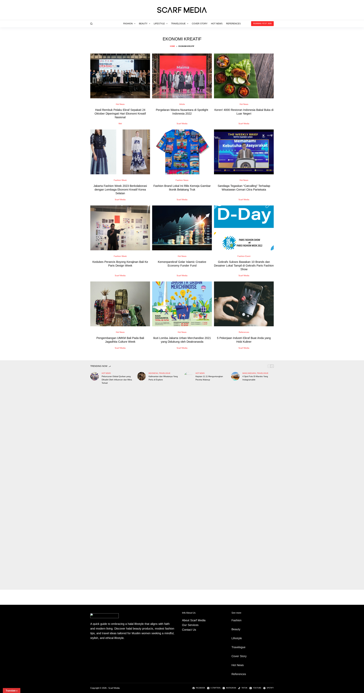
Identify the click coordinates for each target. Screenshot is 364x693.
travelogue (164, 373)
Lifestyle (159, 23)
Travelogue (178, 23)
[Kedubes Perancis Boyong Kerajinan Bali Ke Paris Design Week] (120, 227)
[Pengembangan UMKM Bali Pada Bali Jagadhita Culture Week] (120, 303)
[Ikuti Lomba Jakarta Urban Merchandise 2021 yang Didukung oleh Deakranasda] (182, 303)
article (182, 104)
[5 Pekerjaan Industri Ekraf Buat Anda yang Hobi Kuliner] (244, 303)
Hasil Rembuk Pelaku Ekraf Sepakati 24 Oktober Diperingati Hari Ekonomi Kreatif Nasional (120, 113)
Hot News (217, 23)
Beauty (143, 23)
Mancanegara (249, 373)
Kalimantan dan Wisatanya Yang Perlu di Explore (163, 378)
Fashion (128, 23)
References (233, 23)
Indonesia (153, 373)
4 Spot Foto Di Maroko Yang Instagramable (255, 378)
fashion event (243, 256)
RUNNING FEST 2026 (262, 23)
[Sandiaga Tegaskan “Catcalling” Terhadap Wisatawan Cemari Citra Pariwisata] (244, 151)
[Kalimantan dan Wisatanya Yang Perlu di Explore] (141, 376)
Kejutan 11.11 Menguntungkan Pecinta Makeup (209, 378)
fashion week (120, 180)
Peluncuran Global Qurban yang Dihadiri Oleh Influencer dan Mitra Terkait (117, 379)
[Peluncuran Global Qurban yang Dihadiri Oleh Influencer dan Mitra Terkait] (94, 376)
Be (233, 629)
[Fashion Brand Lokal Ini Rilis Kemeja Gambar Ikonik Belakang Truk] (182, 151)
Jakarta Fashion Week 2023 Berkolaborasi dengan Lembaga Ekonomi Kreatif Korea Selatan (120, 189)
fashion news (182, 180)
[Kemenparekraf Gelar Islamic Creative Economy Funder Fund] (182, 227)
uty (238, 629)
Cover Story (199, 23)
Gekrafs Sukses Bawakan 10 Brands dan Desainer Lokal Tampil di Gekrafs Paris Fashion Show (244, 265)
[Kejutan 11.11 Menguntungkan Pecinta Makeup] (188, 478)
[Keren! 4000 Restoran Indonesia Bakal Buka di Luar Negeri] (244, 76)
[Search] (91, 24)
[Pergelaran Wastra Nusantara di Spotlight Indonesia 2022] (182, 76)
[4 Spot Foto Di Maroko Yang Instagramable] (235, 376)
